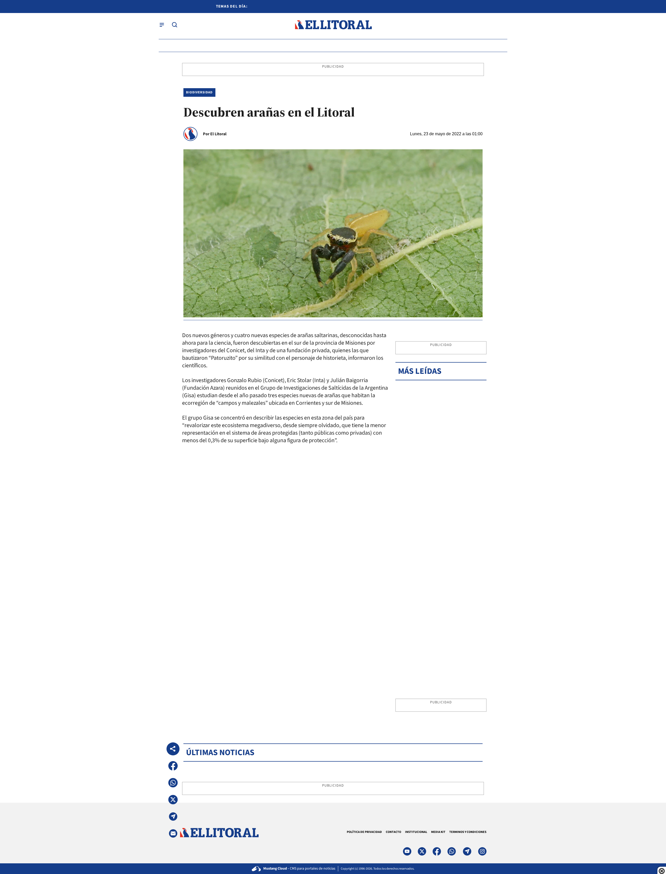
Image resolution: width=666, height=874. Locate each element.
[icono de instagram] (482, 851)
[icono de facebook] (437, 851)
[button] (173, 765)
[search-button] (174, 25)
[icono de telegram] (467, 851)
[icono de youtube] (407, 851)
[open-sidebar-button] (162, 25)
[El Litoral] (333, 24)
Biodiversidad (199, 92)
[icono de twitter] (422, 851)
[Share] (173, 748)
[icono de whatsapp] (451, 851)
